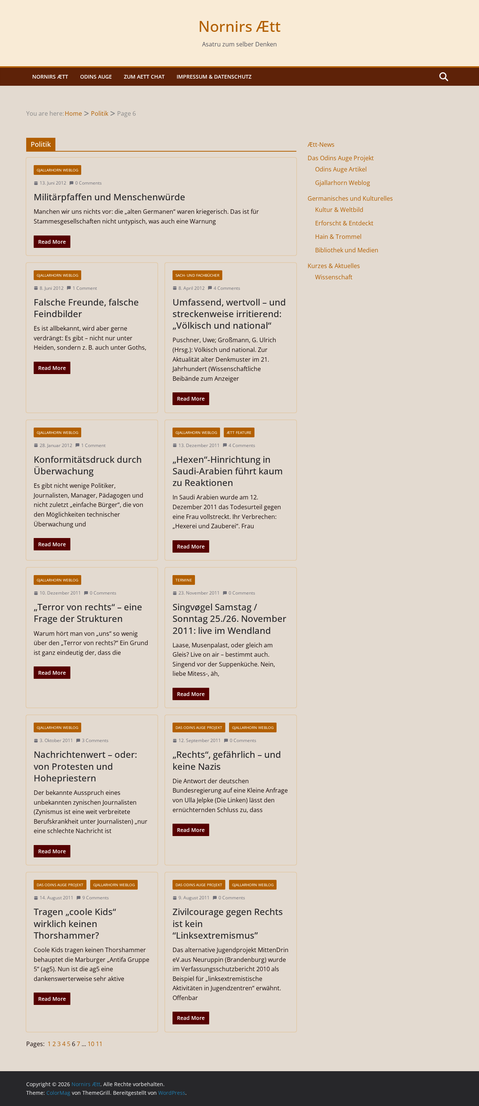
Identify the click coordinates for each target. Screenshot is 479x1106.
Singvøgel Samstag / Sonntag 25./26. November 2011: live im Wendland (229, 618)
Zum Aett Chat (144, 76)
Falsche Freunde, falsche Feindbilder (86, 308)
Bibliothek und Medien (346, 250)
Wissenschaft (334, 277)
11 (99, 1044)
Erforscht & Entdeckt (344, 223)
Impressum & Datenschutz (214, 76)
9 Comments (95, 897)
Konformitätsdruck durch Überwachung (88, 465)
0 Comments (88, 183)
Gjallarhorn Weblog (57, 170)
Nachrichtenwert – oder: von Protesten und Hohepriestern (85, 766)
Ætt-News (321, 144)
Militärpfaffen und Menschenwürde (109, 197)
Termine (184, 580)
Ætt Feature (239, 432)
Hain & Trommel (338, 237)
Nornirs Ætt (239, 26)
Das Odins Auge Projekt (199, 727)
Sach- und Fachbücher (197, 275)
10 (92, 1044)
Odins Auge (96, 76)
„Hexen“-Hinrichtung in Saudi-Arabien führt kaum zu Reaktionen (228, 471)
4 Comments (227, 288)
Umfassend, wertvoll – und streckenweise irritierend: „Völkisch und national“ (229, 313)
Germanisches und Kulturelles (350, 198)
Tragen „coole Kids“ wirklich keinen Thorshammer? (75, 923)
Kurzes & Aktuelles (334, 266)
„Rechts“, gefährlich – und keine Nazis (227, 760)
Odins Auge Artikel (341, 169)
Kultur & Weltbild (339, 210)
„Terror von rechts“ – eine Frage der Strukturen (88, 613)
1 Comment (85, 288)
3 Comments (95, 740)
